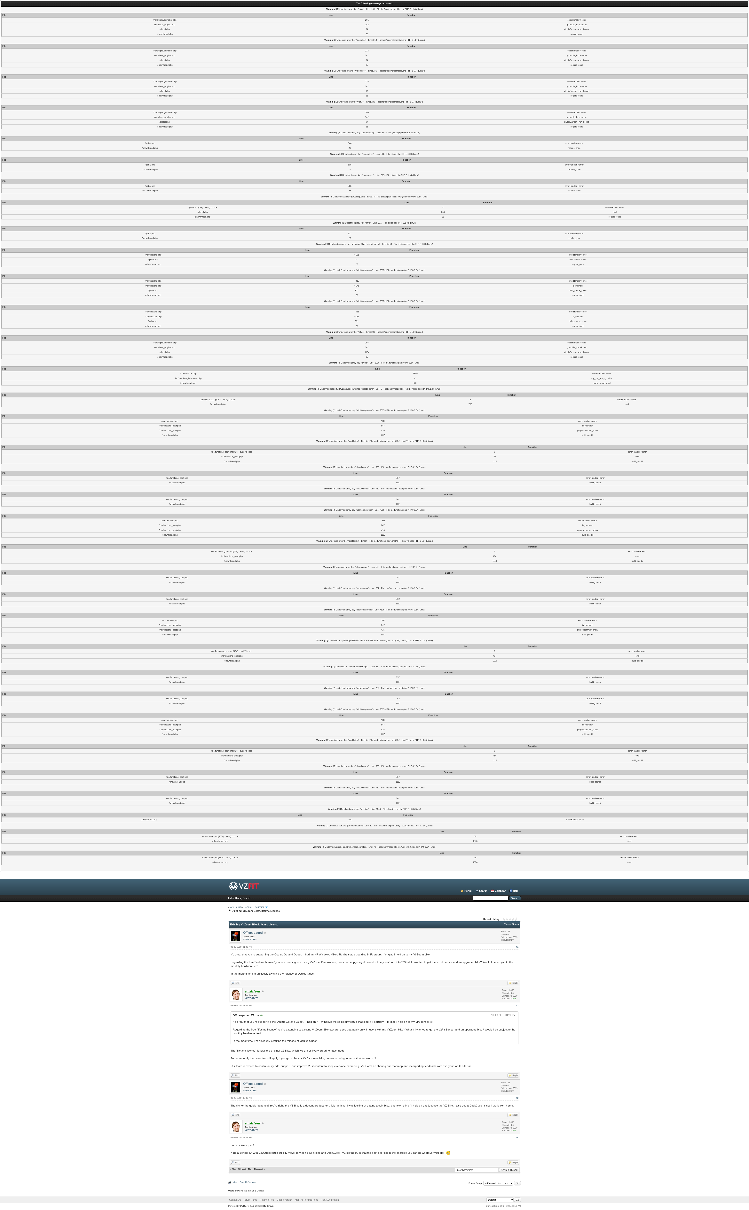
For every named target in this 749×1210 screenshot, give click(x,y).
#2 (517, 1005)
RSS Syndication (330, 1200)
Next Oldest (239, 1169)
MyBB (243, 1206)
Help (515, 890)
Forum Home (250, 1200)
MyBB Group (267, 1206)
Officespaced (253, 932)
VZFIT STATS (249, 939)
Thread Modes (511, 924)
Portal (468, 890)
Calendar (500, 890)
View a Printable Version (244, 1182)
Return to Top (267, 1200)
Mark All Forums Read (306, 1200)
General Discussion (254, 907)
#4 (517, 1137)
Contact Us (235, 1200)
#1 (517, 947)
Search (483, 890)
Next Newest (255, 1169)
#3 (517, 1098)
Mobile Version (284, 1200)
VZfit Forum (236, 907)
